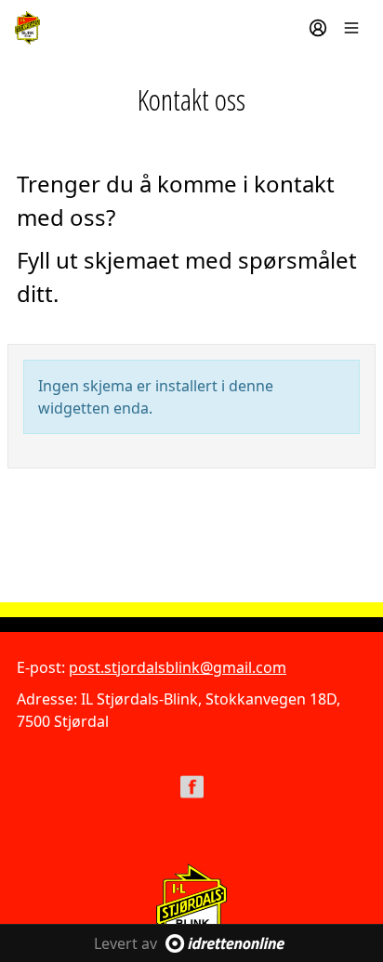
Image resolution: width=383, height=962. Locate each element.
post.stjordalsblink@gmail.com (177, 667)
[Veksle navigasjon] (351, 28)
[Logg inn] (318, 28)
